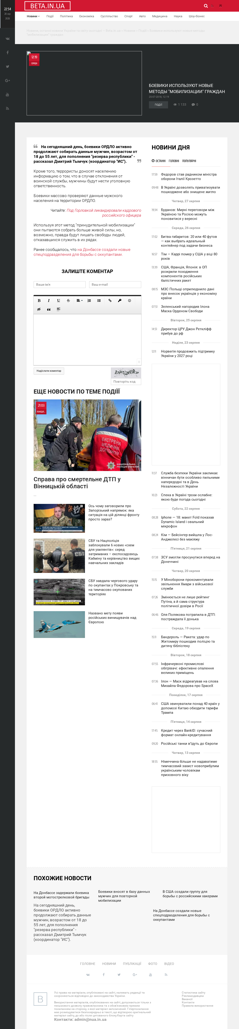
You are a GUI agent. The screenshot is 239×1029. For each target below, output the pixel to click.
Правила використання (197, 1005)
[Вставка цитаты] (48, 309)
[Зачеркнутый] (68, 300)
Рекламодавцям (193, 996)
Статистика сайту (193, 992)
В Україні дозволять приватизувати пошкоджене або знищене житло (190, 189)
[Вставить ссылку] (109, 300)
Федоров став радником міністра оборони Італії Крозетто (189, 176)
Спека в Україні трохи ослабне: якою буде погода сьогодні (186, 497)
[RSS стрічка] (212, 6)
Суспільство (109, 16)
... (77, 450)
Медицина (159, 16)
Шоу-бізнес (197, 16)
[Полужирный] (39, 300)
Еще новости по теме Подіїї (77, 391)
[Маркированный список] (99, 300)
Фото (152, 964)
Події (49, 16)
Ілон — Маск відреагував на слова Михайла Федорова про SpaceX (189, 683)
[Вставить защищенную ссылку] (119, 300)
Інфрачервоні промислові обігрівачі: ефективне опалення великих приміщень (187, 668)
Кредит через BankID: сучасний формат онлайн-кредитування (186, 732)
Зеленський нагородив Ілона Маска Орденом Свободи (185, 309)
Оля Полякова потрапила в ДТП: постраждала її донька (188, 617)
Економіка (86, 16)
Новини (32, 16)
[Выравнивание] (79, 300)
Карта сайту (125, 1015)
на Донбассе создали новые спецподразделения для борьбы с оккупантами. (82, 252)
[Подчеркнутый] (58, 300)
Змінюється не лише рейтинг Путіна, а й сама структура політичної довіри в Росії (185, 601)
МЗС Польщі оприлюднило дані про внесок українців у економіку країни (189, 293)
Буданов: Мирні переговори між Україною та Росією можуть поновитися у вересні (187, 214)
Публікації (132, 964)
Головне (87, 964)
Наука (178, 16)
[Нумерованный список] (89, 300)
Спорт (128, 16)
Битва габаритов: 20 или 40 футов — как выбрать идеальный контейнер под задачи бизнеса (189, 241)
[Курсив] (48, 300)
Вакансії (187, 999)
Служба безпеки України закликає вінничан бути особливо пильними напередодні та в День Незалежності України (190, 480)
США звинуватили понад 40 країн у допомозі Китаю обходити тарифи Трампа (190, 708)
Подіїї (158, 104)
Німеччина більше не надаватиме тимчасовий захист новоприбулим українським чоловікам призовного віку (190, 768)
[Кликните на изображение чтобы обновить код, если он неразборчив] (126, 372)
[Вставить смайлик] (129, 300)
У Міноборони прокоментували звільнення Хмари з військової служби (187, 584)
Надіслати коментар (49, 370)
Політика (66, 16)
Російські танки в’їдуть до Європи (189, 743)
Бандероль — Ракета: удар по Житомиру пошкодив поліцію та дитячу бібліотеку (188, 641)
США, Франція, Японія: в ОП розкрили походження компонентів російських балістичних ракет (184, 274)
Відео (169, 964)
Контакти (188, 1002)
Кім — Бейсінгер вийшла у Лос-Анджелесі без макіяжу (187, 537)
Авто (142, 16)
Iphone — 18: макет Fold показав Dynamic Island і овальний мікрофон (187, 521)
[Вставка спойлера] (58, 309)
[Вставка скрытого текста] (39, 309)
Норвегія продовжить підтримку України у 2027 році (188, 353)
